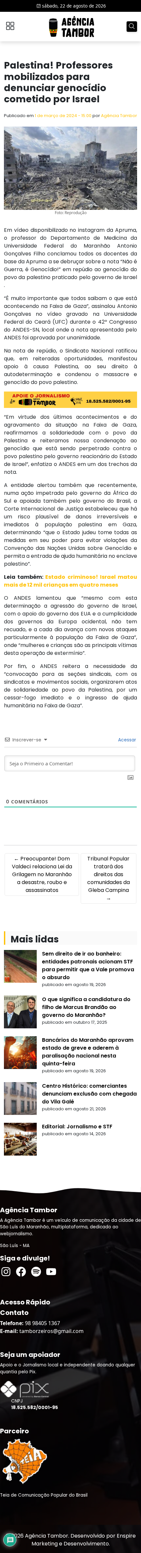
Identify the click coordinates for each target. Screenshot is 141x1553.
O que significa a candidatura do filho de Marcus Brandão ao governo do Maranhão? (86, 1007)
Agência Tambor (119, 115)
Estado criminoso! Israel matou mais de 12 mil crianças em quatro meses (70, 581)
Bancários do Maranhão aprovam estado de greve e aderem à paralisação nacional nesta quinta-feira (87, 1051)
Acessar (126, 739)
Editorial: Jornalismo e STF (77, 1126)
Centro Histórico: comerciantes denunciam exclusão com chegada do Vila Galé (89, 1093)
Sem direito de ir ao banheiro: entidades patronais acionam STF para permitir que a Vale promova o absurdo (88, 965)
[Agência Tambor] (71, 26)
